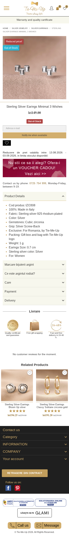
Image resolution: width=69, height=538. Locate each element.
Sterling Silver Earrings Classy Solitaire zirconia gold (52, 406)
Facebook (8, 488)
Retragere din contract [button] (24, 473)
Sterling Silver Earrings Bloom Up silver (17, 406)
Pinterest (17, 488)
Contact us (11, 430)
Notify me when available (34, 135)
